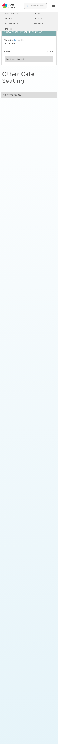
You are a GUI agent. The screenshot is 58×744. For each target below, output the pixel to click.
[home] (8, 5)
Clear (50, 52)
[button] (54, 6)
